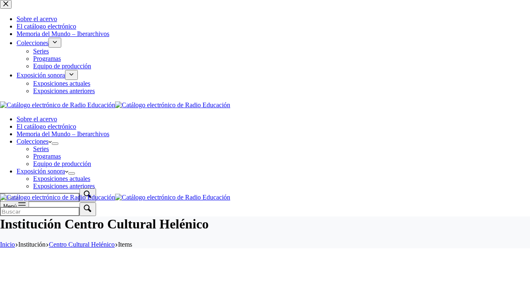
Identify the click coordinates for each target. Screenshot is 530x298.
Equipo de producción (62, 163)
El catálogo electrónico (46, 126)
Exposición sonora (41, 171)
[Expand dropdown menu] (55, 143)
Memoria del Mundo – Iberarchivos (63, 133)
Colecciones (32, 141)
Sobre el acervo (37, 119)
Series (41, 148)
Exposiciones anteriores (64, 186)
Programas (47, 156)
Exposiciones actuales (61, 178)
